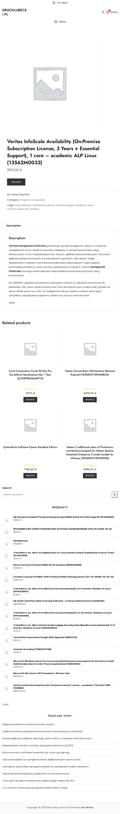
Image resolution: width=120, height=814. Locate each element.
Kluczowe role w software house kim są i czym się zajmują (35, 752)
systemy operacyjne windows (23, 209)
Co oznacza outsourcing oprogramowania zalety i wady (35, 787)
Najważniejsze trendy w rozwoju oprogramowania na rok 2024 (37, 745)
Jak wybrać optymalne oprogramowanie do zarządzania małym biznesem (45, 766)
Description (13, 225)
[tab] (13, 226)
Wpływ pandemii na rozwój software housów (28, 724)
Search (6, 488)
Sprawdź (16, 181)
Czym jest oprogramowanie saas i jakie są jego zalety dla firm (38, 780)
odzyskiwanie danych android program (53, 205)
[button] (60, 21)
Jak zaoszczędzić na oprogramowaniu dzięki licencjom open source (41, 759)
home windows (23, 205)
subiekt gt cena (84, 205)
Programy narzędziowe (32, 199)
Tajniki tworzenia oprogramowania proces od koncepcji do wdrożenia (42, 731)
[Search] (115, 494)
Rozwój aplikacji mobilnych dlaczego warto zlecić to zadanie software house (46, 738)
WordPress (87, 807)
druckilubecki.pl (14, 12)
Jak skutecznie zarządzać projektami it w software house (35, 773)
